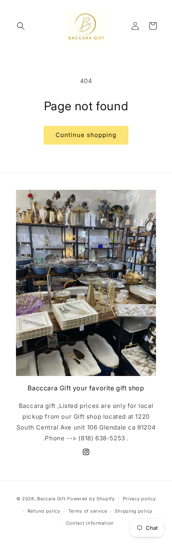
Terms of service (87, 511)
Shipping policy (133, 511)
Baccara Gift (51, 498)
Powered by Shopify (91, 498)
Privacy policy (139, 498)
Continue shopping (86, 135)
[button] (21, 26)
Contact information (90, 523)
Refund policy (44, 511)
